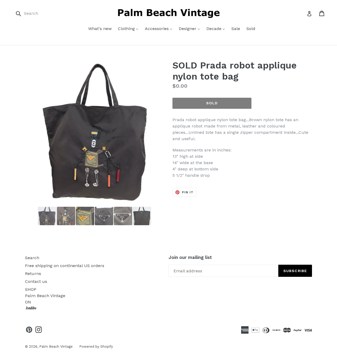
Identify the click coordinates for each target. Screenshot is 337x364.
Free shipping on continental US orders (64, 265)
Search (32, 257)
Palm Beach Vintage (56, 346)
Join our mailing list (190, 257)
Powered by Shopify (96, 346)
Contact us (36, 281)
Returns (33, 273)
